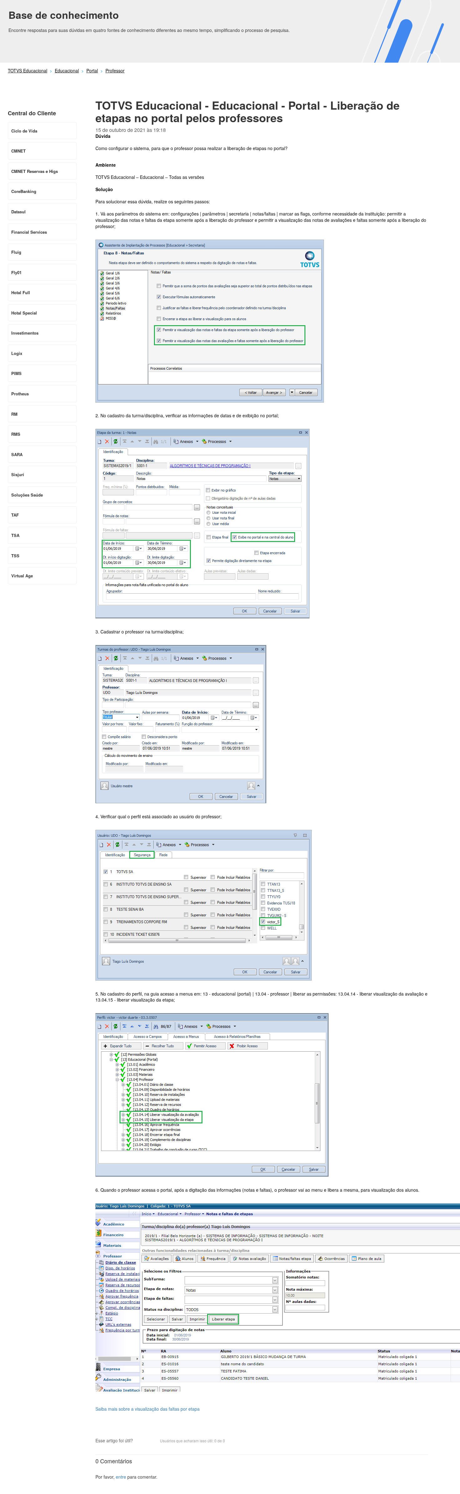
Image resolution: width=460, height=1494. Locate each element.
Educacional (67, 70)
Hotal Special (24, 313)
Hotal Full (20, 292)
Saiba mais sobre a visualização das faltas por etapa (147, 1409)
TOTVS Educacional (27, 70)
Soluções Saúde (27, 495)
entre (121, 1477)
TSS (15, 556)
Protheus (20, 394)
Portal (92, 70)
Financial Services (29, 232)
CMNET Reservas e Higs (34, 171)
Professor (115, 70)
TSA (15, 535)
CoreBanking (23, 191)
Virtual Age (22, 576)
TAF (15, 515)
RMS (15, 434)
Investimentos (24, 333)
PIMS (16, 373)
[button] (141, 1441)
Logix (16, 353)
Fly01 (16, 272)
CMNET (18, 151)
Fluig (16, 252)
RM (14, 414)
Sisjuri (17, 474)
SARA (17, 454)
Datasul (18, 212)
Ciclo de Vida (24, 131)
